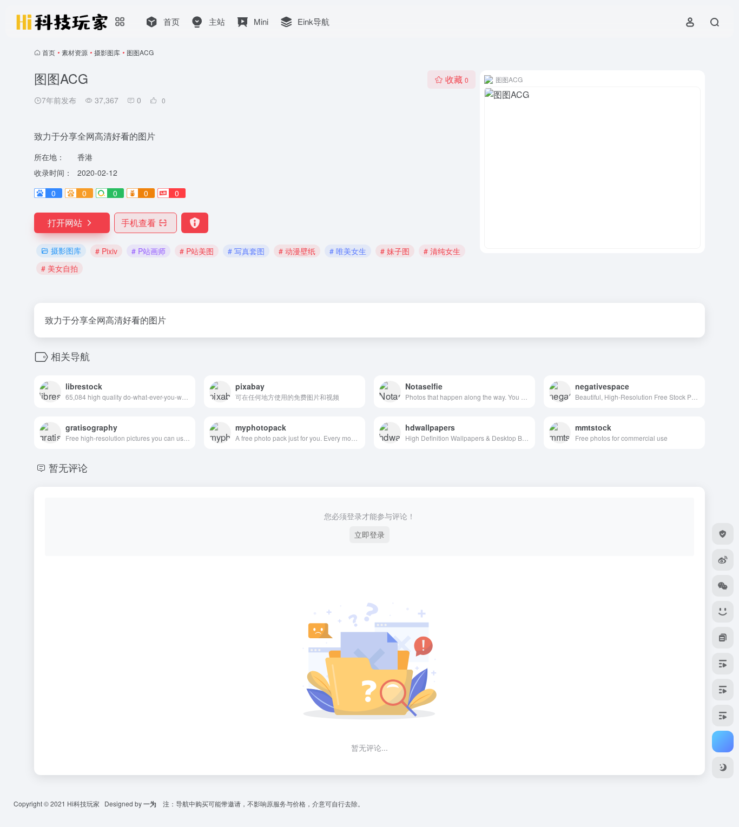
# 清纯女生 (442, 251)
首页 (48, 52)
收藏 (457, 79)
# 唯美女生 (347, 251)
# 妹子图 (395, 251)
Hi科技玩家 (83, 803)
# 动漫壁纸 (297, 251)
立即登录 (369, 534)
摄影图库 (107, 52)
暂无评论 (68, 467)
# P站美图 (197, 251)
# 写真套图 (246, 251)
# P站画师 (148, 251)
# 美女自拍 (59, 268)
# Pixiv (106, 251)
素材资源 (75, 52)
